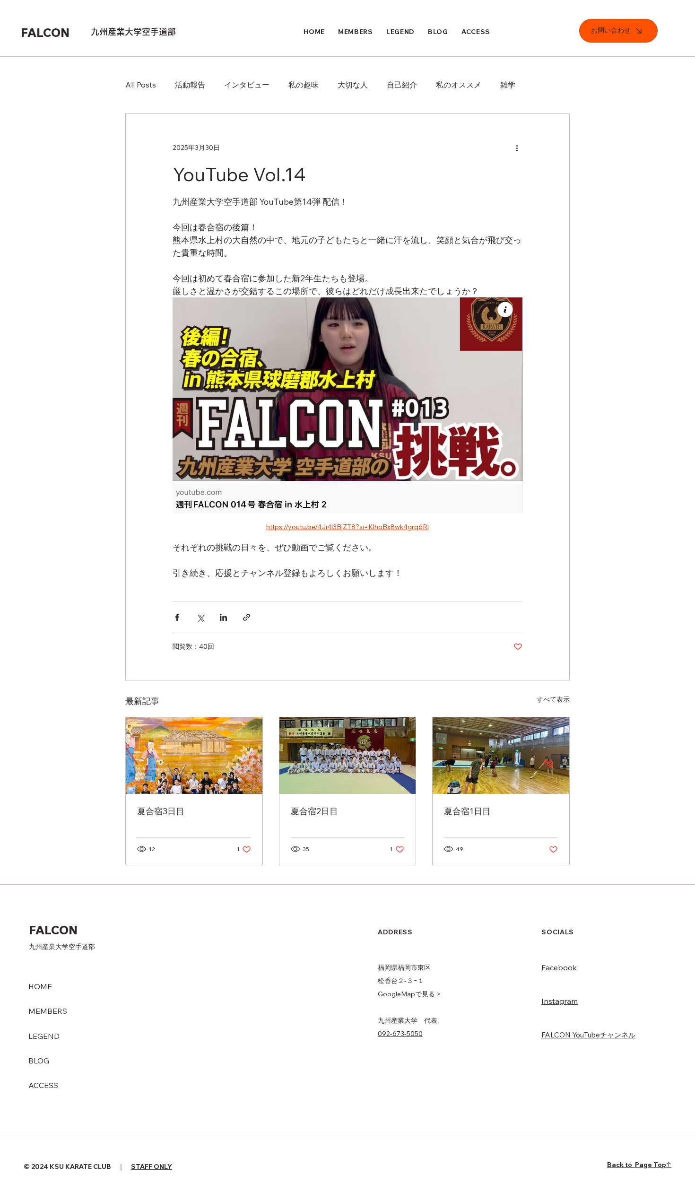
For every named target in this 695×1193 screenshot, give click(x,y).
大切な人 (353, 84)
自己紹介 (402, 84)
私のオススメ (458, 84)
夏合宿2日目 (314, 811)
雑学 (507, 84)
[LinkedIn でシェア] (223, 617)
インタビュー (246, 84)
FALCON (46, 32)
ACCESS (43, 1085)
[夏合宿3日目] (194, 755)
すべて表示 (553, 699)
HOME (40, 986)
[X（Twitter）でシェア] (200, 617)
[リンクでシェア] (246, 617)
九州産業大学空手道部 (133, 31)
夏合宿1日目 (467, 811)
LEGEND (44, 1036)
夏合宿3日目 (160, 811)
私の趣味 (303, 84)
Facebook (559, 967)
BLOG (38, 1060)
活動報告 (190, 84)
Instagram (559, 1001)
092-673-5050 (400, 1033)
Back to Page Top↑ (639, 1164)
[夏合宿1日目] (501, 755)
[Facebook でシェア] (177, 617)
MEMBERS (47, 1011)
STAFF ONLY (151, 1166)
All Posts (140, 84)
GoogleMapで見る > (409, 994)
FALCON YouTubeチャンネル (588, 1034)
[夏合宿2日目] (347, 755)
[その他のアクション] (516, 148)
